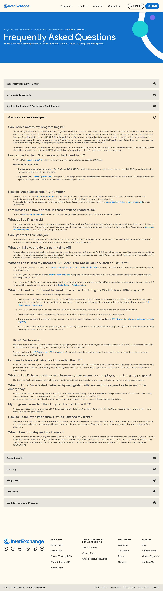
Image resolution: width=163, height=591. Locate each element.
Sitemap (155, 587)
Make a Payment (150, 556)
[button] (67, 6)
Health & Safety (100, 587)
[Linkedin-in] (20, 549)
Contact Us (148, 561)
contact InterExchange (59, 274)
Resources (58, 30)
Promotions (56, 567)
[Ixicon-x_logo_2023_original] (28, 549)
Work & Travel (89, 547)
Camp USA (56, 550)
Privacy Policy (129, 587)
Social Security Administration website (124, 202)
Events (121, 556)
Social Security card (45, 196)
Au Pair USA (56, 544)
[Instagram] (13, 549)
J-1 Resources (149, 550)
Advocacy (123, 550)
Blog (144, 544)
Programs (8, 30)
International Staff (42, 30)
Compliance (115, 587)
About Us (123, 544)
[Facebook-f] (6, 549)
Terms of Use (143, 587)
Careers (122, 561)
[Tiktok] (35, 549)
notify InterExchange (32, 214)
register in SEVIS (34, 160)
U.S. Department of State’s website (49, 352)
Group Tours (89, 553)
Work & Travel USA (23, 30)
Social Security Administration (72, 285)
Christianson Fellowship (94, 558)
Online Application (42, 176)
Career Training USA (61, 556)
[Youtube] (42, 549)
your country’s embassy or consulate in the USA (74, 267)
